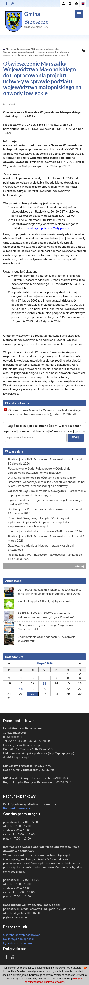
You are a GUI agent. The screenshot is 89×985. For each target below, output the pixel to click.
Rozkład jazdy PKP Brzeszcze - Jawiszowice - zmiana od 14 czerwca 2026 (45, 511)
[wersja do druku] (84, 50)
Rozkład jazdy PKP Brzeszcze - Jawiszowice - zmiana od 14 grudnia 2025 (45, 556)
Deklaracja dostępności (18, 939)
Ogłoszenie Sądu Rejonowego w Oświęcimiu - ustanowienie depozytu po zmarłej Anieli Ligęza (47, 493)
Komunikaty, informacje (18, 49)
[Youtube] (13, 3)
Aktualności (13, 581)
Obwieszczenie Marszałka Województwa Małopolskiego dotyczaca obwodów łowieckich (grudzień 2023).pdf (44, 412)
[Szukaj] (70, 3)
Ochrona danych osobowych (21, 934)
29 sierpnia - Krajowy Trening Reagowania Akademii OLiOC (45, 627)
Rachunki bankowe (16, 808)
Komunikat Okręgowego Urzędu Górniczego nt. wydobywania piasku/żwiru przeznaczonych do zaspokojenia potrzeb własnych (39, 522)
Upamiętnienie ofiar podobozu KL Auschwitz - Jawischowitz (47, 639)
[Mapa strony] (63, 3)
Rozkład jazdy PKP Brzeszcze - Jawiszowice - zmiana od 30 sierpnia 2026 (45, 461)
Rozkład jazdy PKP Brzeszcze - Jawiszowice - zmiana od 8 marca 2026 (46, 538)
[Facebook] (6, 3)
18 (21, 689)
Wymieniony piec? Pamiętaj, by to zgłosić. (45, 601)
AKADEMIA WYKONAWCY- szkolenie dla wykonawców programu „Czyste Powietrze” (46, 615)
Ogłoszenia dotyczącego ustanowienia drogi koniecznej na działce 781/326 (46, 502)
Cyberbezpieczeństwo (17, 943)
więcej (79, 566)
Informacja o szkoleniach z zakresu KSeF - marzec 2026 (45, 531)
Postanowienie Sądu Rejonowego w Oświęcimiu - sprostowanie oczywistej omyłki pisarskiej (40, 470)
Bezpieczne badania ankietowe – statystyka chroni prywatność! (41, 547)
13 (44, 683)
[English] (82, 3)
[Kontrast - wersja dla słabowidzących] (76, 3)
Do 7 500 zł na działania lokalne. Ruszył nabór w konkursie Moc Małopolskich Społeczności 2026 (49, 591)
